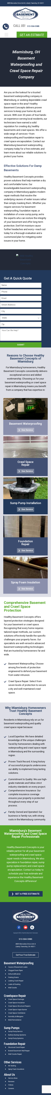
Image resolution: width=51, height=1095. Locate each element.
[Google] (32, 927)
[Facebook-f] (19, 927)
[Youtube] (25, 927)
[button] (6, 35)
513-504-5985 (33, 26)
